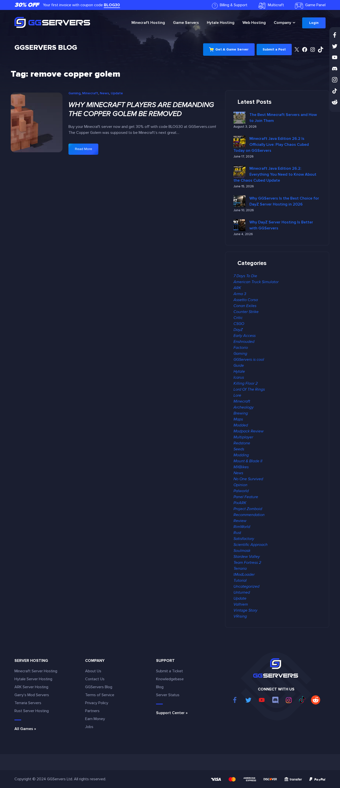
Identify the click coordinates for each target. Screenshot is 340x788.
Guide (238, 365)
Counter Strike (246, 311)
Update (117, 93)
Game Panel (315, 4)
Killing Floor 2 (245, 383)
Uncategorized (246, 586)
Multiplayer (243, 437)
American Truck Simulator (256, 281)
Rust (237, 532)
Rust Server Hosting (31, 710)
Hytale (220, 22)
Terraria (240, 568)
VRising (240, 616)
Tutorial (240, 580)
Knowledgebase (170, 679)
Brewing (240, 413)
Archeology (243, 407)
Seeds (238, 449)
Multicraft (276, 4)
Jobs (89, 726)
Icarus (238, 377)
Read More (86, 151)
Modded (240, 425)
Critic (238, 317)
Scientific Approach (250, 544)
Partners (92, 710)
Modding (241, 455)
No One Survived (248, 478)
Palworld (241, 490)
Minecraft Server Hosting (35, 671)
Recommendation (249, 514)
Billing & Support (233, 4)
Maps (238, 419)
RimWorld (241, 526)
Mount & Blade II (247, 461)
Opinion (240, 484)
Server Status (167, 694)
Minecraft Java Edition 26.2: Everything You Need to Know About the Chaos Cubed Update (274, 174)
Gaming (74, 93)
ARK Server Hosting (31, 686)
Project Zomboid (247, 508)
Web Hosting (254, 22)
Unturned (241, 592)
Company (282, 22)
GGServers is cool (248, 359)
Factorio (240, 347)
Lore (237, 395)
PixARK (239, 502)
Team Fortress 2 (247, 562)
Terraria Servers (27, 702)
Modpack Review (248, 431)
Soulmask (241, 550)
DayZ (238, 329)
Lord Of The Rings (249, 389)
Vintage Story (245, 610)
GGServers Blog (45, 47)
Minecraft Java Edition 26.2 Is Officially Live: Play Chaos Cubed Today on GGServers (271, 144)
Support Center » (172, 712)
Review (239, 520)
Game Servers (186, 22)
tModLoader (244, 574)
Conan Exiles (244, 305)
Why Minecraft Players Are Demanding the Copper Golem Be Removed (141, 109)
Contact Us (95, 679)
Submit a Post (274, 49)
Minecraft (148, 22)
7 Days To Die (245, 275)
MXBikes (241, 467)
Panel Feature (245, 496)
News (104, 93)
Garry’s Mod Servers (31, 694)
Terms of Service (99, 694)
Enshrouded (243, 341)
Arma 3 (239, 293)
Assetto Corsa (245, 299)
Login (314, 23)
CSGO (238, 323)
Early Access (244, 335)
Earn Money (95, 718)
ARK (237, 287)
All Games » (25, 728)
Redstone (241, 443)
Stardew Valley (246, 556)
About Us (93, 671)
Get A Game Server (232, 49)
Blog (160, 686)
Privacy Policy (96, 702)
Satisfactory (243, 538)
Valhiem (240, 604)
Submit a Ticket (169, 671)
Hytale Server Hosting (33, 679)
